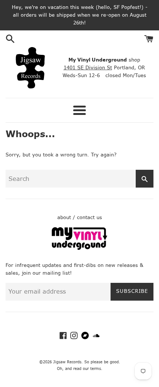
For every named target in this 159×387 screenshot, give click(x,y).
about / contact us (79, 217)
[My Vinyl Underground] (79, 248)
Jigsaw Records (67, 362)
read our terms (87, 368)
